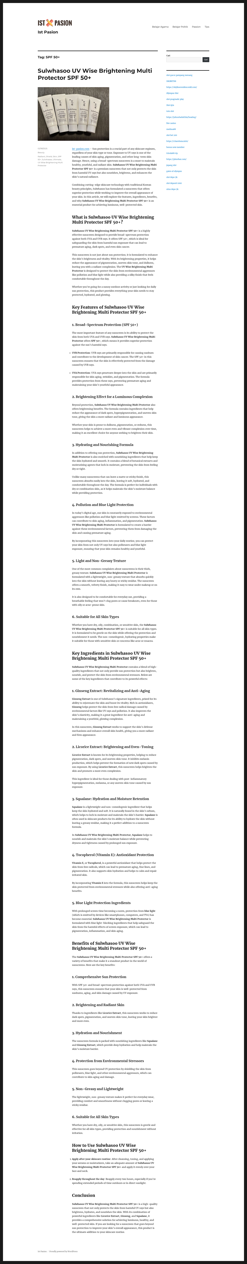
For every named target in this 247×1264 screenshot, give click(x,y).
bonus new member (175, 147)
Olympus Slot (172, 93)
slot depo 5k (171, 177)
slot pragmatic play (175, 99)
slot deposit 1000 (174, 183)
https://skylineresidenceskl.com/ (181, 87)
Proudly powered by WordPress (63, 1251)
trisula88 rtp (172, 153)
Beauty (41, 152)
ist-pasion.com (80, 148)
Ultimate (57, 159)
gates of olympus (174, 171)
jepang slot (171, 165)
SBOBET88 (171, 81)
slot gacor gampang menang (179, 75)
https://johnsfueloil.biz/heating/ (181, 117)
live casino (171, 123)
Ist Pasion (48, 32)
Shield (49, 156)
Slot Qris (170, 105)
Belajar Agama (160, 26)
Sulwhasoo (47, 159)
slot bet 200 (171, 135)
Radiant (41, 156)
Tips (207, 26)
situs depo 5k (172, 189)
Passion (196, 26)
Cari (168, 55)
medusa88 (171, 129)
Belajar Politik (180, 26)
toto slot (170, 111)
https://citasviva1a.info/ (177, 141)
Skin (55, 156)
